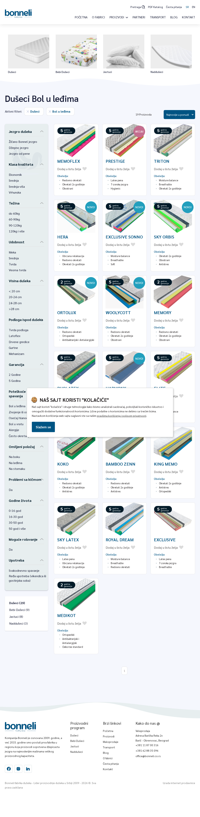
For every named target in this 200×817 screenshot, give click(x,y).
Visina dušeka (19, 280)
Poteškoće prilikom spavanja (24, 393)
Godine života (20, 500)
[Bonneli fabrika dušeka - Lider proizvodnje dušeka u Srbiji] (18, 13)
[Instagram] (28, 769)
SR (187, 7)
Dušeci (74, 735)
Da (10, 490)
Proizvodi (108, 736)
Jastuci (74, 746)
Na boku (14, 457)
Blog (174, 17)
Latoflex (14, 336)
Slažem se (43, 427)
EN (193, 7)
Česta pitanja (174, 7)
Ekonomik (15, 174)
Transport (158, 17)
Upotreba (16, 560)
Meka (12, 252)
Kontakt (188, 17)
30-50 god (16, 522)
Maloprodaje (110, 741)
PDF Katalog (155, 7)
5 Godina (15, 381)
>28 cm (14, 309)
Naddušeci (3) (18, 623)
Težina (14, 203)
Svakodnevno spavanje (24, 570)
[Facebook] (9, 769)
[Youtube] (18, 769)
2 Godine (15, 374)
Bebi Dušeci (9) (19, 610)
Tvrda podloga (18, 330)
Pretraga (135, 7)
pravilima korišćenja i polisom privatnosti (121, 415)
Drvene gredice (19, 342)
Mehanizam (16, 354)
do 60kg (14, 213)
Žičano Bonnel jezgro (23, 142)
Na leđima (15, 463)
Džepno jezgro (19, 148)
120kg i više (17, 231)
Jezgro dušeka (20, 131)
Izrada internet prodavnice (179, 783)
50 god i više (17, 528)
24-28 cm (15, 303)
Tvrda (12, 264)
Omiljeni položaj (22, 446)
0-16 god (15, 511)
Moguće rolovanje (23, 539)
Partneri (139, 17)
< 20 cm (14, 291)
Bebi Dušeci (77, 740)
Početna (81, 17)
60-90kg (14, 219)
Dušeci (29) (17, 603)
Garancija (16, 364)
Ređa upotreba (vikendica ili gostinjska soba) (27, 578)
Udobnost (16, 242)
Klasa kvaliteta (21, 164)
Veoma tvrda (17, 270)
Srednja (14, 180)
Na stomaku (17, 469)
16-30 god (16, 517)
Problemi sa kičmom (25, 479)
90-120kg (15, 225)
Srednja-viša (17, 186)
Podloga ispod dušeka (26, 319)
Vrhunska (15, 192)
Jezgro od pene (19, 153)
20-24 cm (15, 297)
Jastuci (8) (16, 616)
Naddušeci (76, 751)
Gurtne (13, 348)
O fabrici (98, 17)
